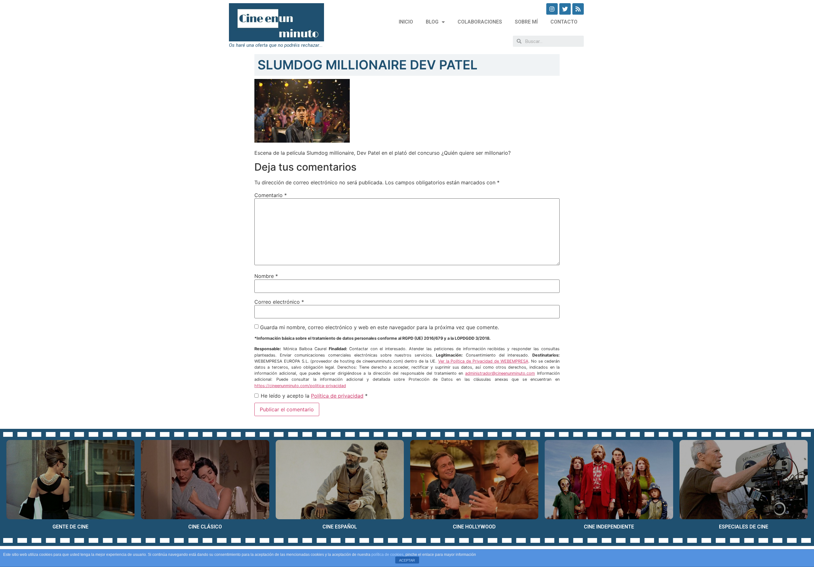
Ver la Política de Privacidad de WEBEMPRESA (483, 361)
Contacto (563, 22)
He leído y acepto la (314, 395)
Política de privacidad (337, 396)
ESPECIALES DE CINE (743, 527)
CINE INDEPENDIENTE (609, 527)
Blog (432, 22)
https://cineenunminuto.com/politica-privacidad (300, 385)
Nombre (266, 276)
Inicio (406, 22)
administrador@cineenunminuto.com (500, 373)
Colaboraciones (480, 22)
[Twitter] (565, 9)
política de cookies (387, 554)
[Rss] (578, 9)
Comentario (270, 195)
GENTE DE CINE (70, 527)
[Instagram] (552, 9)
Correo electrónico (279, 301)
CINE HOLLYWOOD (474, 527)
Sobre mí (526, 22)
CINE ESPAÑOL (339, 527)
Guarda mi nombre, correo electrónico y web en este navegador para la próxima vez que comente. (379, 327)
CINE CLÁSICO (205, 527)
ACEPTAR (407, 560)
